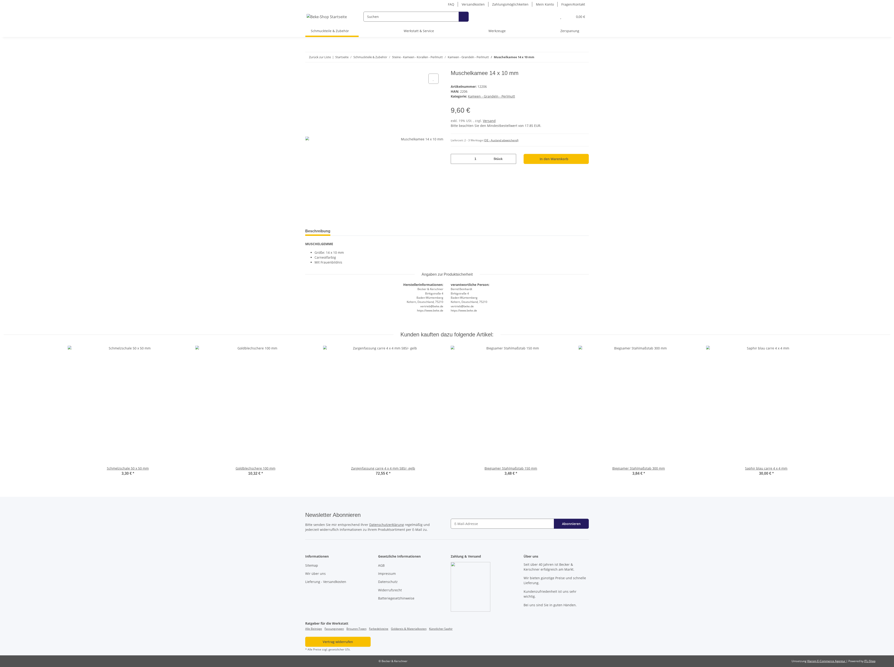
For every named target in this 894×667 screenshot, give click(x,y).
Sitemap (311, 565)
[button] (551, 17)
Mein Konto (545, 4)
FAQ (451, 4)
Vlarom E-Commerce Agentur (826, 661)
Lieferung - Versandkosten (325, 581)
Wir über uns (315, 573)
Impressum (387, 573)
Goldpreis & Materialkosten (409, 629)
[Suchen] (464, 17)
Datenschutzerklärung (386, 524)
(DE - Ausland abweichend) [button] (501, 140)
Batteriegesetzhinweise (396, 598)
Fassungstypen (334, 629)
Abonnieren (571, 523)
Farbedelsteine (378, 629)
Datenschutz (388, 581)
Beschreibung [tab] (317, 231)
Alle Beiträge (313, 629)
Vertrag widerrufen (338, 642)
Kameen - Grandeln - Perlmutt (491, 96)
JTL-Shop (869, 661)
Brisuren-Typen (356, 629)
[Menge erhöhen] (511, 159)
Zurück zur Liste (320, 57)
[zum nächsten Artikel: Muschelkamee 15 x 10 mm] (584, 57)
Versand (489, 121)
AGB (381, 565)
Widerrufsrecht (390, 590)
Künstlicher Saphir (441, 629)
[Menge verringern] (456, 159)
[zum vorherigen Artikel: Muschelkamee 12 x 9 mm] (574, 57)
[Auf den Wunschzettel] (433, 79)
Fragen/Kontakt (573, 4)
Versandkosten (473, 4)
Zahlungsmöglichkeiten (510, 4)
